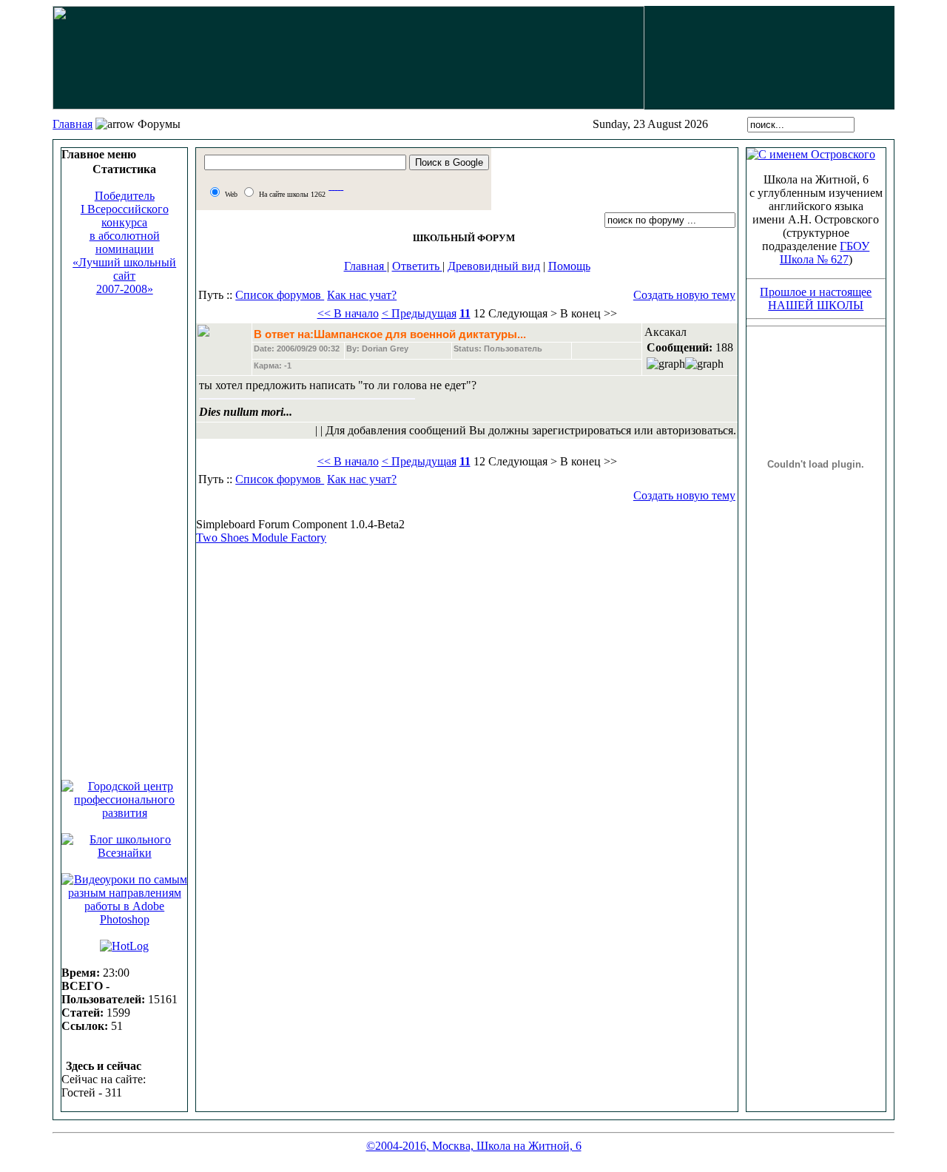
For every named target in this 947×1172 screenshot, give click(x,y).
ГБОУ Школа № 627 (825, 253)
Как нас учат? (362, 295)
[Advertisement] (124, 531)
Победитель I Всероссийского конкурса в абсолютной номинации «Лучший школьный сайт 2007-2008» (124, 242)
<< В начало (348, 313)
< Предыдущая (419, 313)
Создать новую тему (684, 295)
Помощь (569, 266)
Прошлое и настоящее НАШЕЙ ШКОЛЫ (816, 298)
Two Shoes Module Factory (261, 537)
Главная (72, 124)
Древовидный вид (494, 266)
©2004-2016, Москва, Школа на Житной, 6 (474, 1145)
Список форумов (279, 295)
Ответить (417, 266)
